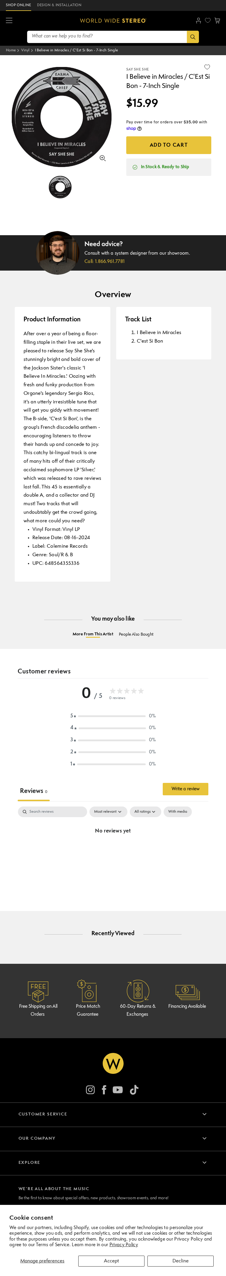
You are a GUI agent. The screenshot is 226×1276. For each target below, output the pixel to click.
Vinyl (25, 50)
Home (11, 50)
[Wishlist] (207, 20)
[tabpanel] (113, 851)
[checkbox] (178, 812)
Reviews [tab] (33, 791)
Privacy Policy (123, 1245)
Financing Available (187, 1006)
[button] (9, 21)
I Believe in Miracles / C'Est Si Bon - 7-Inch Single (76, 50)
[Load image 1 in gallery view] (60, 187)
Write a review (186, 789)
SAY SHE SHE (137, 69)
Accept (111, 1261)
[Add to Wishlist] (207, 67)
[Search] (193, 37)
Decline (180, 1261)
